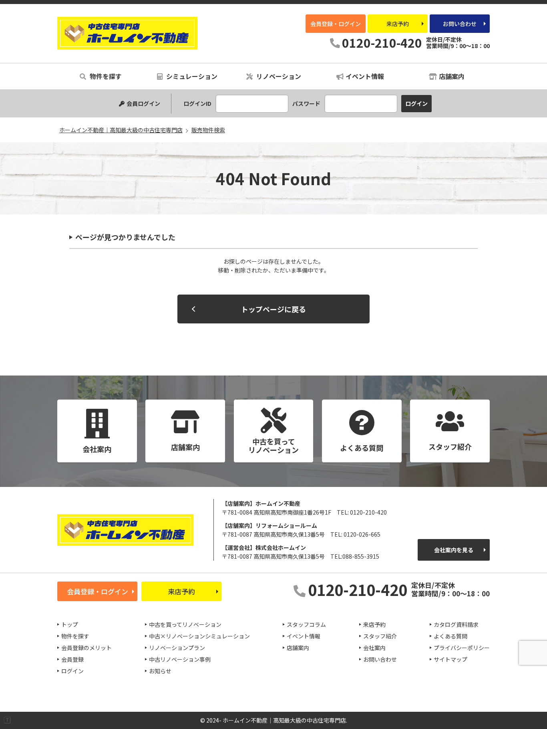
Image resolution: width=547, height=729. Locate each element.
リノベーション (278, 76)
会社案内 (374, 648)
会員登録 (72, 659)
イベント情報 (365, 76)
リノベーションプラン (177, 648)
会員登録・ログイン (335, 24)
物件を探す (105, 76)
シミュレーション (191, 76)
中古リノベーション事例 (180, 659)
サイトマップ (450, 659)
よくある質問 (450, 636)
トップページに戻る (273, 309)
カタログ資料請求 (456, 624)
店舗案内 (452, 76)
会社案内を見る (453, 550)
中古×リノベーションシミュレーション (199, 636)
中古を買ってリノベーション (185, 624)
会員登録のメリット (86, 648)
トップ (69, 624)
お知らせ (160, 671)
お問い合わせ (460, 24)
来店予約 (397, 24)
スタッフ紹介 (380, 636)
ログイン (72, 671)
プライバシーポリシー (462, 648)
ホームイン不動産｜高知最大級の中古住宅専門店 (127, 33)
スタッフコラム (306, 624)
